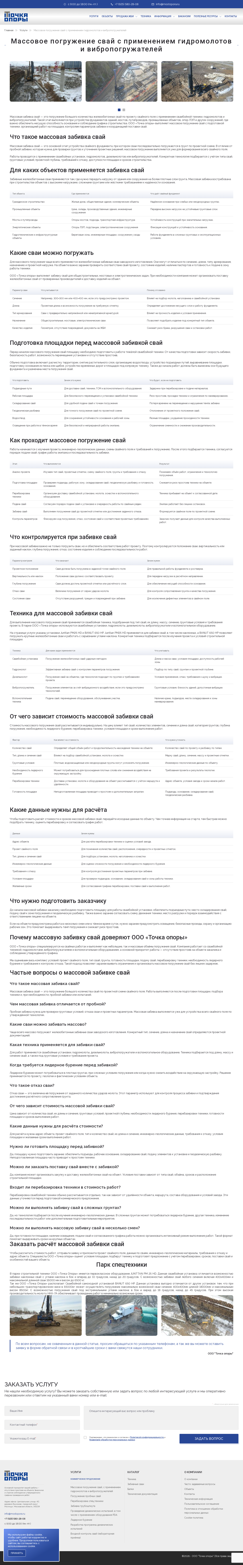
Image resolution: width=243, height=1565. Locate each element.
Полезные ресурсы (206, 16)
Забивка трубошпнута (83, 1506)
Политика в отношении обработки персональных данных (203, 1511)
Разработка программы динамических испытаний (92, 1526)
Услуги (93, 16)
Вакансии (184, 16)
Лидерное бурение (81, 1520)
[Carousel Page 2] (123, 110)
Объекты (107, 16)
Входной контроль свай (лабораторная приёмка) (92, 1535)
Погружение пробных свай (86, 1496)
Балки (130, 1489)
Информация (162, 16)
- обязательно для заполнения (225, 1404)
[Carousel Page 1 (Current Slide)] (119, 110)
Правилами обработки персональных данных (112, 1440)
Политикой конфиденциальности (147, 1437)
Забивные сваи (135, 1484)
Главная (8, 30)
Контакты (231, 16)
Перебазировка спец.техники (87, 1501)
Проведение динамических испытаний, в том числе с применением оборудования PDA (96, 1513)
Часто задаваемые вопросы (199, 1484)
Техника (146, 16)
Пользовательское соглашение (201, 1504)
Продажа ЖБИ (125, 16)
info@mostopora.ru (14, 1513)
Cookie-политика (193, 1517)
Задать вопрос (209, 1439)
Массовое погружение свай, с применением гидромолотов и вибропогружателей (96, 1489)
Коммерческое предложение (85, 1479)
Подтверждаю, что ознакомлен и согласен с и (127, 1438)
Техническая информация (198, 1499)
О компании (191, 1479)
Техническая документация (142, 1494)
